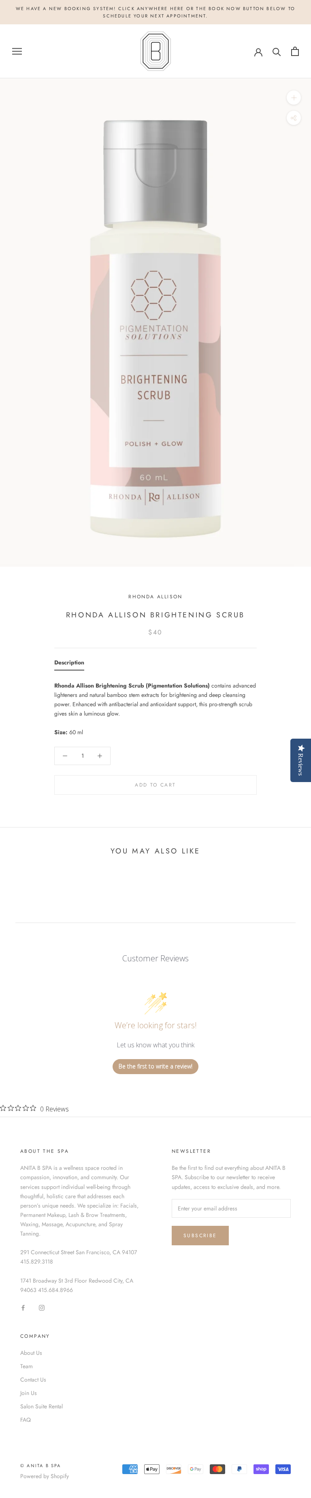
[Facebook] (23, 1307)
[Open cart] (295, 51)
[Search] (277, 51)
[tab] (69, 664)
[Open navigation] (17, 51)
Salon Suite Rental (41, 1406)
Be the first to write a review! (155, 1066)
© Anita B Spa (40, 1465)
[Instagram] (42, 1307)
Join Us (28, 1393)
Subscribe (200, 1235)
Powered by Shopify (44, 1476)
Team (26, 1366)
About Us (31, 1353)
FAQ (25, 1420)
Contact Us (33, 1379)
